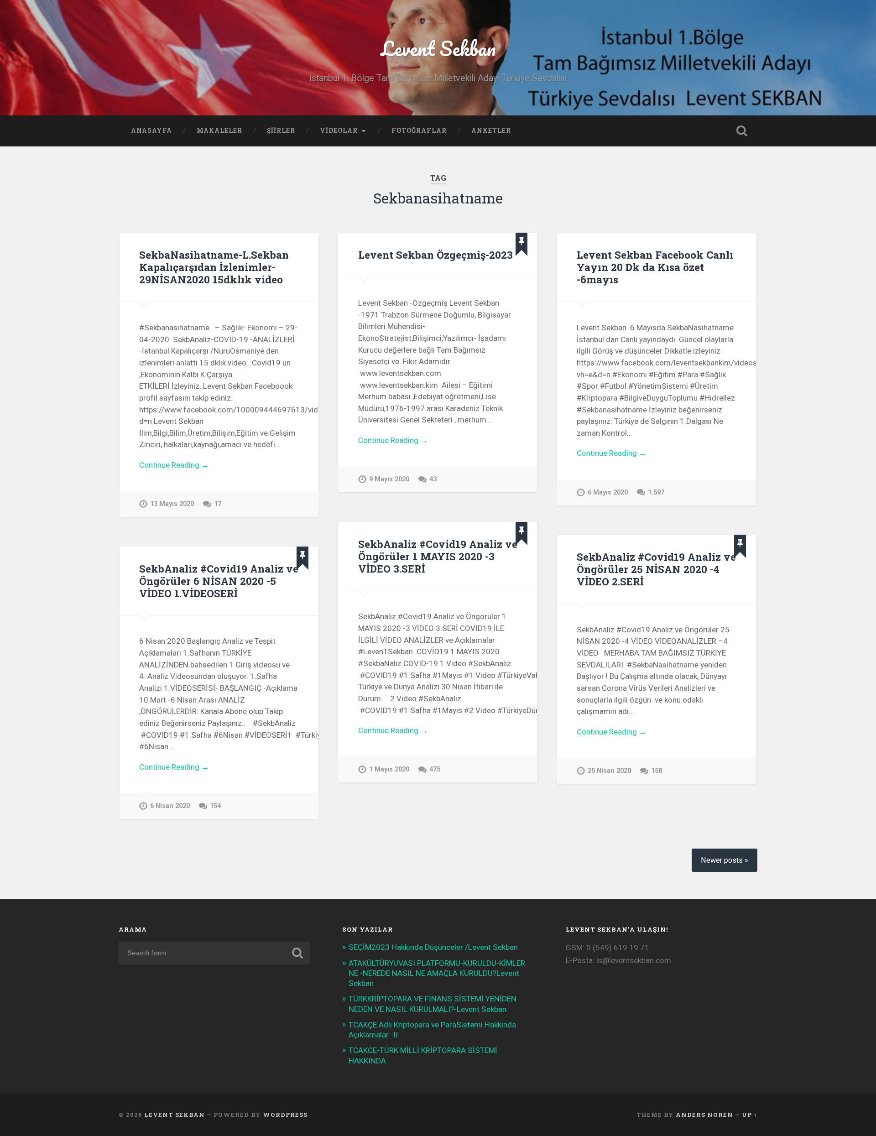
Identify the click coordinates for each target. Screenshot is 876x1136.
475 (434, 769)
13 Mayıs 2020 (172, 504)
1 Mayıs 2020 (389, 769)
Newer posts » (724, 860)
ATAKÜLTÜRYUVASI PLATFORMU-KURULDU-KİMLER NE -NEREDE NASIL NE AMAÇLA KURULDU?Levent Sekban (437, 973)
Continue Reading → (174, 464)
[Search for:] (214, 953)
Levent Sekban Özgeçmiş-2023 (435, 254)
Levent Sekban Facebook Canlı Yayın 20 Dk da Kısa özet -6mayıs (655, 267)
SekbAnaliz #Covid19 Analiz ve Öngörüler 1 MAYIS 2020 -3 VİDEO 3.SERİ (437, 556)
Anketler (491, 130)
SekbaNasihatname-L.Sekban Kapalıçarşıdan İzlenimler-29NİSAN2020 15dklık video (214, 267)
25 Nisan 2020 (609, 771)
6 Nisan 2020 (170, 806)
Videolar (339, 130)
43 (433, 479)
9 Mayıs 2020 (389, 479)
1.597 (656, 492)
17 (217, 504)
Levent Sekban (438, 48)
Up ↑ (749, 1114)
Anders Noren (704, 1114)
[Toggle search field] (741, 130)
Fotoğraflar (419, 130)
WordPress (285, 1114)
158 (656, 771)
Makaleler (219, 130)
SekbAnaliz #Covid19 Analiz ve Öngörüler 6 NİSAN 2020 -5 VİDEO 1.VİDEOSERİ (218, 581)
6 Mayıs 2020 (608, 492)
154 (215, 806)
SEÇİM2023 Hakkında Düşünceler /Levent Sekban (433, 947)
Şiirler (281, 130)
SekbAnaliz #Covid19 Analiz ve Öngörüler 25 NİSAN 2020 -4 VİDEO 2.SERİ (656, 569)
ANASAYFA (151, 130)
